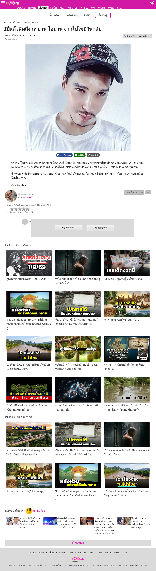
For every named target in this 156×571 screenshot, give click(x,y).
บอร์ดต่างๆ (71, 15)
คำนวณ (101, 8)
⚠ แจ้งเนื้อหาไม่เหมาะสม (134, 192)
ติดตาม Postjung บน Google (139, 36)
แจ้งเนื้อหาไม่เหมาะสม (138, 566)
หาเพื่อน (54, 8)
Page (119, 8)
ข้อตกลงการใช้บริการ (17, 566)
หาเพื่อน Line (72, 8)
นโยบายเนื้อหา (56, 566)
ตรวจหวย (31, 8)
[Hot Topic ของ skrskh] (11, 201)
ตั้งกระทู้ (102, 15)
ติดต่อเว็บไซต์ (102, 566)
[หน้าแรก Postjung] (12, 2)
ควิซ (93, 8)
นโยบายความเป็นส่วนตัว (38, 566)
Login (68, 227)
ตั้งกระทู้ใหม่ (78, 543)
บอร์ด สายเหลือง (29, 23)
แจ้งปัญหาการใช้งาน (119, 566)
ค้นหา (87, 15)
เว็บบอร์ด (43, 8)
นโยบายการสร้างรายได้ (74, 566)
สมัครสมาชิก (101, 228)
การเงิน (111, 8)
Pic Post (84, 8)
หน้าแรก (21, 8)
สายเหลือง (39, 510)
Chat (62, 8)
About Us (90, 566)
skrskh (15, 39)
